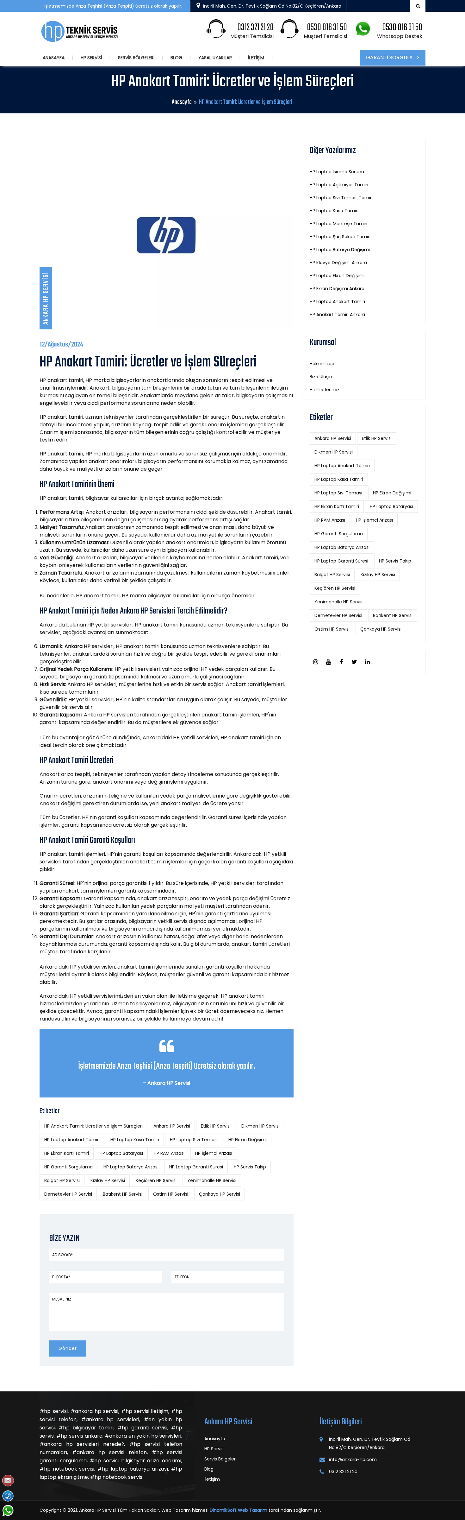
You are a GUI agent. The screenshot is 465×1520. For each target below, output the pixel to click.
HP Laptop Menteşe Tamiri (338, 223)
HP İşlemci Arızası (213, 1153)
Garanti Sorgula (390, 57)
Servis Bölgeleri (220, 1459)
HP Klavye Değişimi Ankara (338, 262)
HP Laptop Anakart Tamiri (72, 1139)
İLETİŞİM (256, 57)
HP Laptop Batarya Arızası (130, 1167)
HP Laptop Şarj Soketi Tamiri (340, 236)
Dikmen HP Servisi (260, 1126)
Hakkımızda (322, 363)
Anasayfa (182, 102)
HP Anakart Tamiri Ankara (337, 314)
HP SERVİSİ (91, 57)
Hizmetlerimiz (324, 389)
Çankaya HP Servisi (219, 1194)
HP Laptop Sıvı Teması (194, 1139)
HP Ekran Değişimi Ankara (337, 288)
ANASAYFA (54, 57)
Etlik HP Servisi (216, 1126)
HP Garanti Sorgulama (68, 1167)
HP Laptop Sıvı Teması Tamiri (341, 197)
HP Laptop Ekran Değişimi (337, 275)
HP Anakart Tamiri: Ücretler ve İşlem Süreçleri (93, 1126)
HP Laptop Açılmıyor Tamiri (339, 184)
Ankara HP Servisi (171, 1126)
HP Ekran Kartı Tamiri (66, 1153)
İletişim (212, 1479)
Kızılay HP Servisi (107, 1180)
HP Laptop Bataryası (121, 1153)
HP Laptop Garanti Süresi (196, 1167)
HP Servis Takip (250, 1167)
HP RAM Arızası (169, 1153)
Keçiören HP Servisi (156, 1180)
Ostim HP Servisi (170, 1194)
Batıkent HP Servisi (122, 1194)
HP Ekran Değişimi (247, 1139)
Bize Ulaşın (321, 376)
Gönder (68, 1348)
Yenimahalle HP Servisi (211, 1180)
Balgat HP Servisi (62, 1180)
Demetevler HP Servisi (68, 1194)
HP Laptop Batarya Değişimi (340, 249)
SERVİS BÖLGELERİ (136, 57)
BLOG (176, 57)
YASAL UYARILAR (215, 57)
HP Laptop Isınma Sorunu (337, 172)
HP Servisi (214, 1449)
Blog (209, 1469)
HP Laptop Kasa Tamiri (134, 1139)
